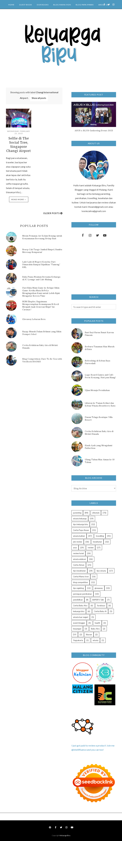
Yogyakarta (78, 640)
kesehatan (97, 542)
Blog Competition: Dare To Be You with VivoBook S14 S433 (42, 360)
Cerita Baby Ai (100, 611)
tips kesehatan (79, 571)
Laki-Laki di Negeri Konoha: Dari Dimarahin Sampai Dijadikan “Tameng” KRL (41, 264)
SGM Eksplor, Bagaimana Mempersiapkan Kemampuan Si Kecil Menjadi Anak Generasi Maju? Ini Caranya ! (40, 305)
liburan (89, 634)
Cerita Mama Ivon (81, 576)
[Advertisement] (28, 393)
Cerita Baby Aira (80, 605)
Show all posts (39, 97)
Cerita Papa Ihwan (81, 530)
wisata (95, 640)
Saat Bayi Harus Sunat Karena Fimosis (99, 333)
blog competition (80, 582)
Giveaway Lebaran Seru (33, 319)
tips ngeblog (78, 588)
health (97, 623)
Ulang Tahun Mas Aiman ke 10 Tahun (100, 461)
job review (77, 542)
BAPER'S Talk (98, 600)
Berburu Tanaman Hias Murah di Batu (99, 348)
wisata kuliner (79, 536)
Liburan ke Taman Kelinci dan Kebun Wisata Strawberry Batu (100, 404)
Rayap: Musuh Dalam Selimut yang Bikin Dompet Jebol (41, 333)
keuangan (77, 629)
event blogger (79, 623)
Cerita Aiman (78, 565)
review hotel (78, 553)
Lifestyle (95, 513)
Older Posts (51, 213)
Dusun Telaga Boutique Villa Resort (98, 418)
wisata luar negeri (80, 617)
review (91, 547)
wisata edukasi (79, 559)
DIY (74, 634)
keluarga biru (78, 611)
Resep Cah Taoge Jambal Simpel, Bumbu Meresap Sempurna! (42, 250)
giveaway (99, 588)
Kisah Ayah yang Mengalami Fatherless (98, 446)
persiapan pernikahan (82, 594)
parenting (77, 513)
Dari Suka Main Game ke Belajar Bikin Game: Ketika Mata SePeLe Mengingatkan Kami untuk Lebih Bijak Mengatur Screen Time (41, 291)
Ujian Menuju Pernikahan (97, 390)
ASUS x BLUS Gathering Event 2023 (94, 130)
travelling (100, 536)
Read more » (18, 199)
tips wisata (101, 571)
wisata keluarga (80, 518)
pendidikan (78, 600)
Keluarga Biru (65, 835)
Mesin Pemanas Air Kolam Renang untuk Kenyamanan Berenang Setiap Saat (42, 237)
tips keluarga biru (80, 524)
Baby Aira (95, 629)
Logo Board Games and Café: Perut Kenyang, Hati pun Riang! (100, 376)
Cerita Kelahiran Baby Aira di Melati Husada (40, 346)
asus (75, 547)
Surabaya (101, 605)
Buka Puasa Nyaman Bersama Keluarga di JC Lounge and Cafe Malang (41, 278)
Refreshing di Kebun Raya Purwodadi (97, 362)
